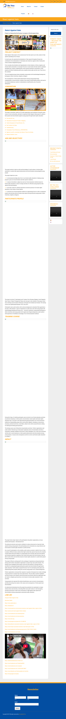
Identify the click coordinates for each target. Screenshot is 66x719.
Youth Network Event (55, 152)
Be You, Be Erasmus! (55, 161)
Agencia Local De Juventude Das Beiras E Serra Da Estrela (20, 132)
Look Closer (53, 159)
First (15, 699)
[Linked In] (61, 1)
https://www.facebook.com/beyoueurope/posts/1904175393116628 (20, 629)
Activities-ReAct (8, 600)
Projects (23, 13)
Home (22, 6)
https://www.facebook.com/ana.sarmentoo (14, 616)
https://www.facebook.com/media (12, 632)
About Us (29, 6)
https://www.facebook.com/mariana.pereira (14, 613)
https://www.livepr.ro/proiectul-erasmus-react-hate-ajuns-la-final (19, 626)
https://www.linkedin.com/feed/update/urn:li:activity (16, 671)
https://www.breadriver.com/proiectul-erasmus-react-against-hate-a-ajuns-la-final (23, 608)
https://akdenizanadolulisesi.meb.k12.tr (14, 660)
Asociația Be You (10, 118)
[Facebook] (52, 1)
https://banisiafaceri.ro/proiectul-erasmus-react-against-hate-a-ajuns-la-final (22, 624)
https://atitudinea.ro (9, 605)
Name (16, 695)
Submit (17, 708)
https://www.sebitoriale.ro (11, 603)
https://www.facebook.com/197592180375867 (15, 668)
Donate (42, 6)
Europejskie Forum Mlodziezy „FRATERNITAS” (17, 130)
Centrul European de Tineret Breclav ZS (15, 123)
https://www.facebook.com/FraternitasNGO (14, 663)
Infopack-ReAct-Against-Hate (11, 597)
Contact (35, 6)
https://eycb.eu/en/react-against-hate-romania (15, 611)
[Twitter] (54, 1)
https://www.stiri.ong (9, 618)
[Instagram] (58, 1)
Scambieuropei (10, 127)
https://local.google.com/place (12, 673)
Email (16, 702)
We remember (53, 154)
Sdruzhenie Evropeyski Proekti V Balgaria (16, 120)
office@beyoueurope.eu (10, 1)
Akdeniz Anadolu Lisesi (12, 134)
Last (28, 699)
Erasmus (9, 23)
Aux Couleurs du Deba (11, 125)
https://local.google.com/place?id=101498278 (15, 621)
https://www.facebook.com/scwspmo (13, 666)
